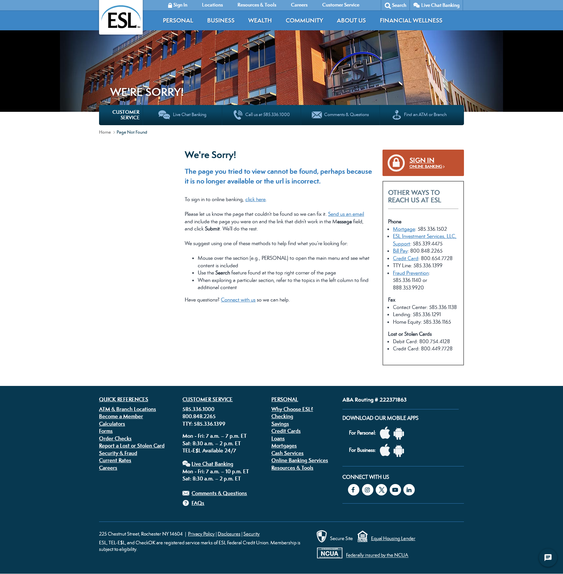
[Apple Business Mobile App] (387, 450)
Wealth (260, 20)
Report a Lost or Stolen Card (132, 445)
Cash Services (287, 453)
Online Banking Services (299, 460)
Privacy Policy (201, 534)
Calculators (112, 423)
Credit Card (405, 258)
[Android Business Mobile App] (400, 450)
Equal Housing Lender (393, 538)
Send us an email (346, 214)
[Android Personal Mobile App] (400, 433)
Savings (280, 423)
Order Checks (115, 438)
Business (221, 20)
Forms (106, 430)
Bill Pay (400, 250)
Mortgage (404, 229)
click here (255, 199)
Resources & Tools (292, 467)
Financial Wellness (411, 20)
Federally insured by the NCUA (377, 555)
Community (304, 20)
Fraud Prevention (411, 273)
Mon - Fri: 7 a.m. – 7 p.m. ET (214, 435)
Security (251, 534)
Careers (108, 467)
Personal (178, 20)
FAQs (198, 503)
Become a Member (121, 416)
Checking (282, 416)
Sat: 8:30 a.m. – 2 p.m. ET (211, 443)
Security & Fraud (118, 453)
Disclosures (229, 534)
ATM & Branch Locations (127, 409)
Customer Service (207, 399)
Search (399, 5)
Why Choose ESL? (292, 409)
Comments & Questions (219, 493)
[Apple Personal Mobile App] (387, 433)
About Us (351, 20)
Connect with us (238, 299)
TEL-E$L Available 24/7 (209, 450)
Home (105, 132)
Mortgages (284, 445)
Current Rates (115, 460)
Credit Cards (286, 430)
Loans (278, 438)
